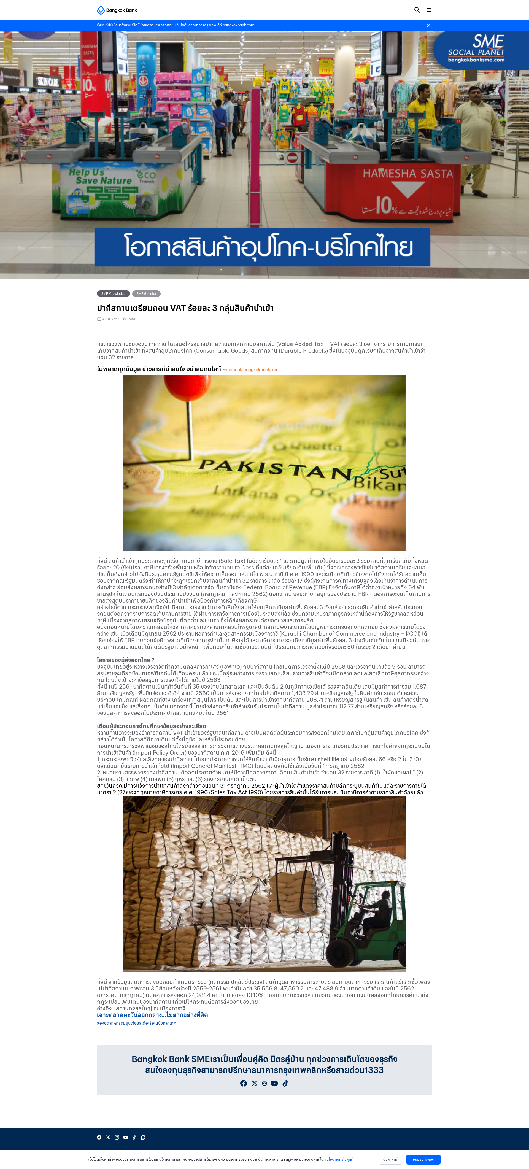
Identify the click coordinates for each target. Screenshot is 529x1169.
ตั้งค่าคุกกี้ (390, 1159)
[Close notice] (428, 25)
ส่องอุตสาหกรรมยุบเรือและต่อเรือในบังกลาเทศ (136, 1023)
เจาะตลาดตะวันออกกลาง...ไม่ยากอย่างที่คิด (152, 1015)
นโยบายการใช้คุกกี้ (339, 1159)
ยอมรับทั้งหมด (423, 1159)
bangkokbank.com (238, 25)
